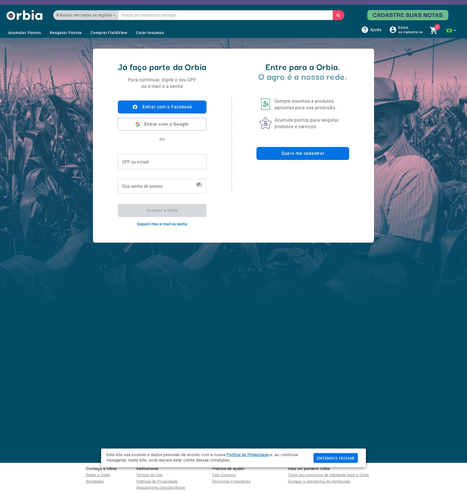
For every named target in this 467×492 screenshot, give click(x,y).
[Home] (24, 15)
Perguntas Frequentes (231, 482)
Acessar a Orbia (162, 210)
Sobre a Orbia (98, 475)
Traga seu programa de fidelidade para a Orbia (328, 475)
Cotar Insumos (150, 33)
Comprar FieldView (109, 33)
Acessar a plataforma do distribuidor (319, 482)
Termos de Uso (149, 475)
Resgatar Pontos (66, 33)
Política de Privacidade (247, 455)
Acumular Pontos (24, 33)
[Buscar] (338, 15)
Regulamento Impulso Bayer (160, 488)
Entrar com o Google (166, 124)
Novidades (95, 482)
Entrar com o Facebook (167, 106)
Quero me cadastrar (303, 153)
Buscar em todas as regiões (86, 15)
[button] (450, 30)
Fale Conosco (224, 475)
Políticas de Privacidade (157, 482)
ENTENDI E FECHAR (335, 458)
